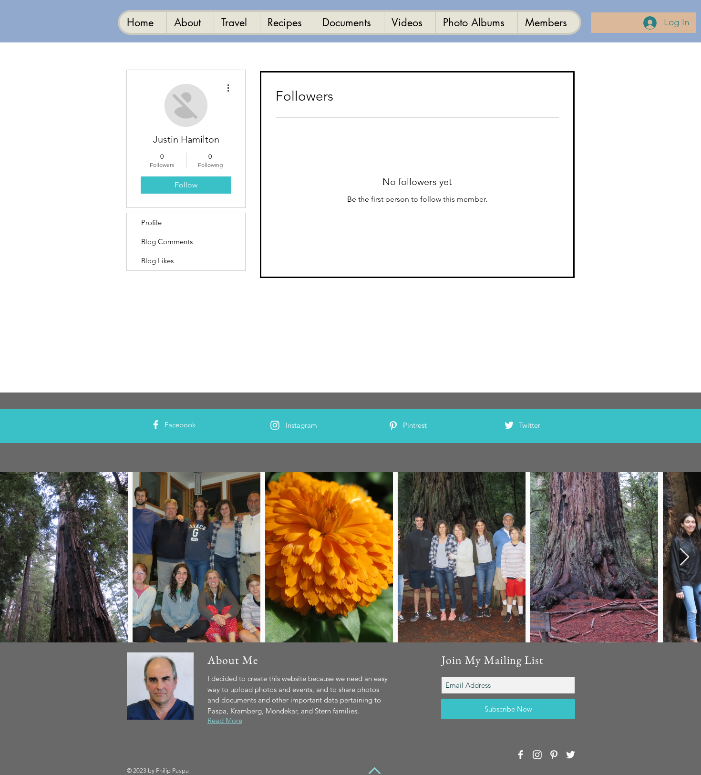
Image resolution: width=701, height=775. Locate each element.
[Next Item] (684, 557)
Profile (151, 222)
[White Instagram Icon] (275, 425)
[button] (349, 22)
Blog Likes (157, 260)
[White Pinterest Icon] (393, 426)
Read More (224, 720)
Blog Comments (167, 241)
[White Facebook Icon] (156, 425)
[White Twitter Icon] (509, 425)
